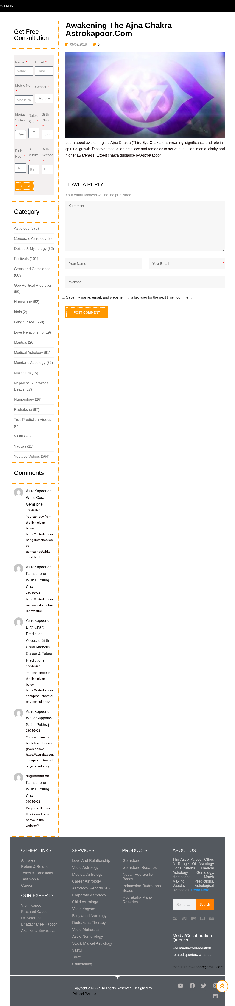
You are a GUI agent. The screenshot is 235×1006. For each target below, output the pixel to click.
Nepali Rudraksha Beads (138, 876)
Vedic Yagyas (83, 909)
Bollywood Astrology (89, 916)
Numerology (24, 399)
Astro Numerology (87, 936)
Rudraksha (23, 410)
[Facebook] (192, 985)
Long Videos (24, 322)
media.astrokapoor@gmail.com (198, 967)
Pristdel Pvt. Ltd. (85, 994)
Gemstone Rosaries (140, 867)
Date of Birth (33, 118)
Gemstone (131, 860)
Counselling (82, 964)
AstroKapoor (36, 491)
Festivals (21, 259)
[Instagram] (215, 985)
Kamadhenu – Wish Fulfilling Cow (37, 580)
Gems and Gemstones (32, 269)
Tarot (76, 957)
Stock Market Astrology (92, 943)
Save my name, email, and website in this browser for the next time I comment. (129, 297)
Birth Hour (19, 154)
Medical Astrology (28, 352)
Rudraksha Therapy (89, 922)
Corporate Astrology (30, 238)
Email (40, 62)
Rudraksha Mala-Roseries (137, 899)
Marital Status (20, 117)
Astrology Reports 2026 (92, 888)
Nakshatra (22, 373)
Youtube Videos (27, 456)
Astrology (21, 228)
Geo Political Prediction (33, 285)
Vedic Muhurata (85, 929)
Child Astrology (85, 902)
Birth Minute (33, 152)
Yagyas (20, 446)
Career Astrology (86, 881)
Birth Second (47, 152)
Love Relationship (29, 332)
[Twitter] (204, 985)
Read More (200, 890)
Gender (41, 87)
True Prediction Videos (32, 420)
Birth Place (46, 117)
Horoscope (23, 302)
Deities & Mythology (30, 249)
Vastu (18, 436)
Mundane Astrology (29, 363)
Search (205, 904)
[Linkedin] (215, 996)
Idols (18, 312)
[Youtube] (180, 985)
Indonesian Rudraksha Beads (142, 888)
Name (20, 62)
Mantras (20, 342)
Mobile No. (23, 85)
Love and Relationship (91, 860)
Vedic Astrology (85, 867)
